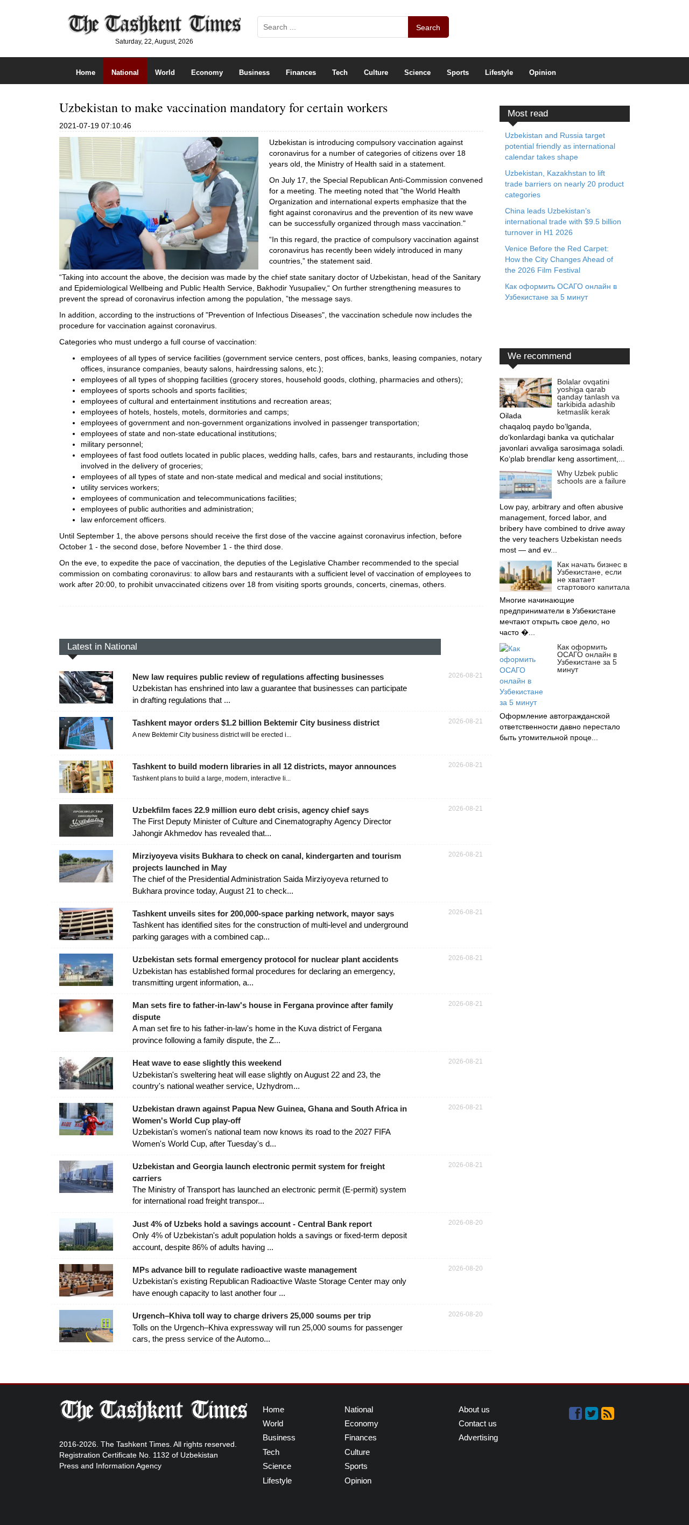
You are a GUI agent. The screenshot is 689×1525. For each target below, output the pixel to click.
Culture (376, 72)
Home (85, 72)
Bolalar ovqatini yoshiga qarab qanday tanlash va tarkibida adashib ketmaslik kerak (588, 396)
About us (474, 1409)
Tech (340, 72)
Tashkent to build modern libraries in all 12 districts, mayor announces (264, 766)
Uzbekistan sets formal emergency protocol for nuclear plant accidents (265, 959)
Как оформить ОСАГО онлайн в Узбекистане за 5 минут (587, 658)
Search (428, 27)
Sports (458, 72)
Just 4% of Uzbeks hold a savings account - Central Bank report (252, 1224)
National (125, 72)
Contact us (478, 1423)
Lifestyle (499, 72)
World (165, 72)
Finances (301, 72)
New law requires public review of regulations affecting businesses (258, 676)
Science (417, 72)
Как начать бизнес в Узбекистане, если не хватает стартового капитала (593, 575)
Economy (207, 72)
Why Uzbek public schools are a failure (591, 477)
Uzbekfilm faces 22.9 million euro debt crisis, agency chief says (250, 810)
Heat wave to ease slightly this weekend (207, 1062)
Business (254, 72)
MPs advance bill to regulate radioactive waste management (244, 1269)
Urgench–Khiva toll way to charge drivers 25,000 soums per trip (251, 1315)
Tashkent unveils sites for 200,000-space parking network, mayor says (263, 913)
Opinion (542, 72)
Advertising (478, 1437)
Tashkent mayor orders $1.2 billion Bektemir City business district (255, 722)
